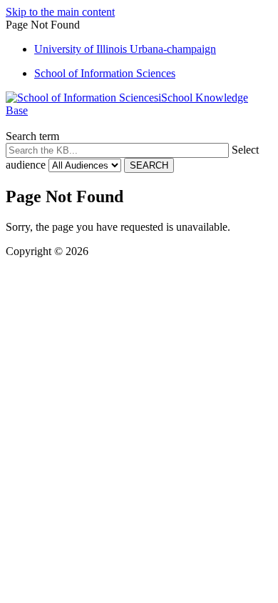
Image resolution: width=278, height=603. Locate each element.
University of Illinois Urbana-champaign (125, 49)
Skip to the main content (60, 12)
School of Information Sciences (104, 73)
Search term (32, 136)
